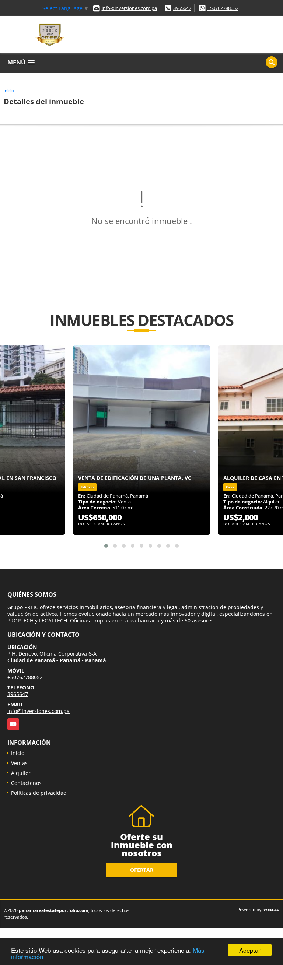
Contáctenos (26, 782)
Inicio (9, 90)
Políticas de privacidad (39, 792)
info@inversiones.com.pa (129, 8)
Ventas (19, 762)
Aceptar (250, 950)
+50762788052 (222, 8)
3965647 (182, 8)
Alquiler (21, 772)
